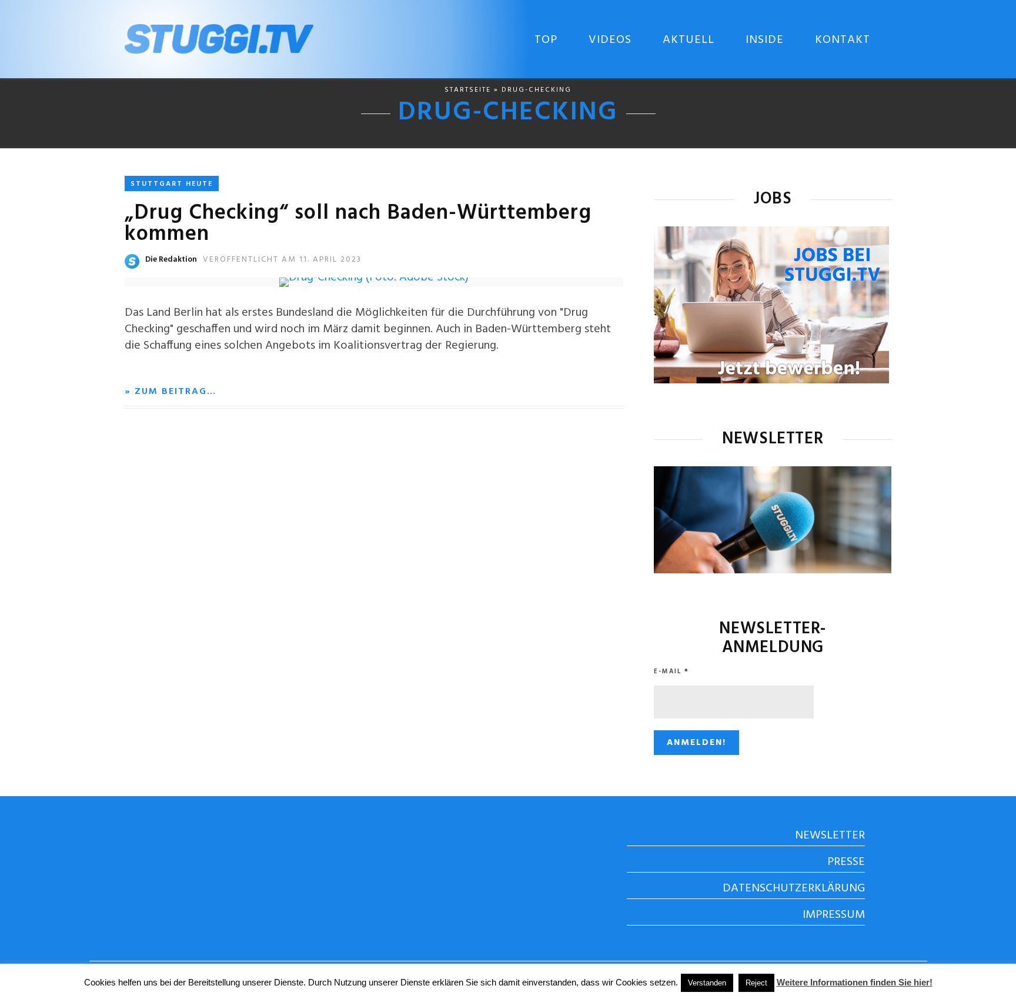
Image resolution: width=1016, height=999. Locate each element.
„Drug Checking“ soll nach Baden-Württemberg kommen (358, 224)
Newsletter (830, 835)
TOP (545, 40)
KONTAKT (842, 40)
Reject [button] (756, 982)
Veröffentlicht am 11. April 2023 (282, 259)
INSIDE (765, 40)
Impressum (834, 915)
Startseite (467, 90)
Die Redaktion (171, 259)
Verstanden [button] (707, 982)
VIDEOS (610, 40)
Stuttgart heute (172, 184)
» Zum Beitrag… (170, 391)
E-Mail (671, 671)
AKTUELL (688, 40)
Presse (846, 862)
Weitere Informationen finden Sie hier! (855, 982)
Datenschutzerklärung (794, 888)
